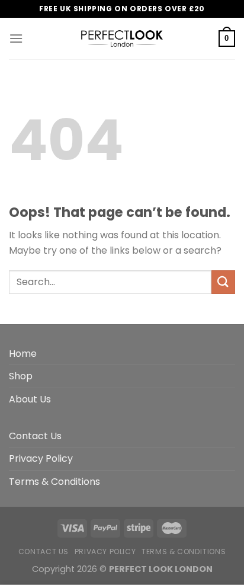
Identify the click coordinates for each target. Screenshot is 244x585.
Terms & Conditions (54, 481)
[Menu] (16, 38)
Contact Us (35, 436)
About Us (30, 399)
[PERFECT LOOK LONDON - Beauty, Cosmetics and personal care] (122, 38)
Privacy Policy (41, 458)
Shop (21, 376)
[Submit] (223, 281)
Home (23, 353)
